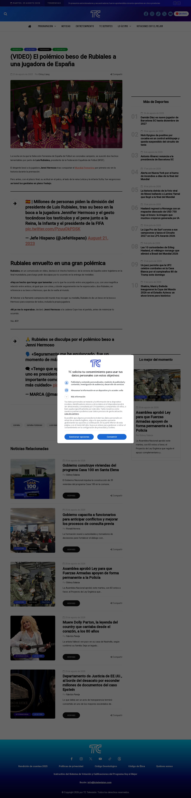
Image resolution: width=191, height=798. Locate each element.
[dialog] (95, 399)
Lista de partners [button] (71, 413)
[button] (95, 397)
